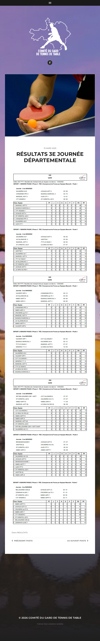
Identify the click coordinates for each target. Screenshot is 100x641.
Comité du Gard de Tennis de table (55, 617)
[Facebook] (50, 62)
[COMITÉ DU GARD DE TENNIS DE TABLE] (50, 36)
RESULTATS (22, 532)
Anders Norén (55, 624)
